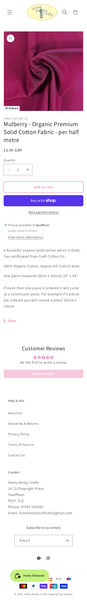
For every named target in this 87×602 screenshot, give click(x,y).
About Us (15, 413)
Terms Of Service (21, 444)
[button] (9, 12)
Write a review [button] (43, 374)
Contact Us (16, 455)
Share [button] (12, 320)
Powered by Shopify (60, 594)
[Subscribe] (67, 540)
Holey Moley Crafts (36, 594)
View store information (25, 237)
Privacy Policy (19, 434)
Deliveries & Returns (23, 423)
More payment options (43, 212)
